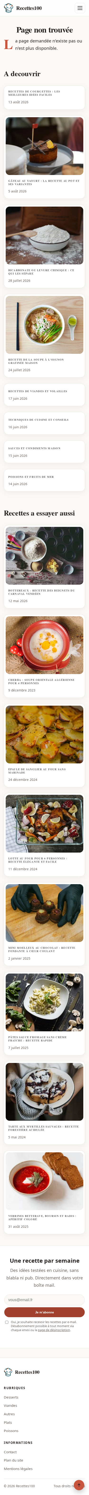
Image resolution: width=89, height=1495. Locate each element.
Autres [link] (9, 1414)
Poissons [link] (11, 1430)
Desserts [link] (11, 1397)
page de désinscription (54, 1330)
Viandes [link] (10, 1405)
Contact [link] (10, 1451)
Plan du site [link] (13, 1460)
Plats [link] (8, 1422)
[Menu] (80, 8)
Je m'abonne (44, 1312)
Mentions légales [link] (18, 1468)
